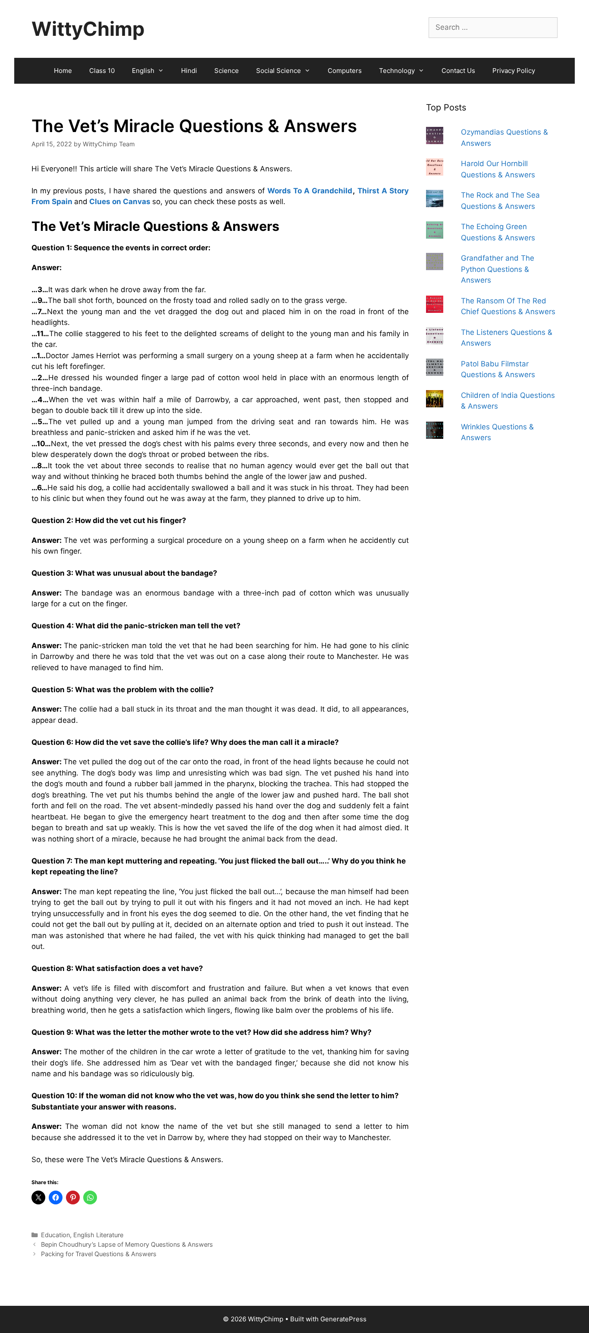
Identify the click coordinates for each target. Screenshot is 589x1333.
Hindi (189, 70)
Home (63, 70)
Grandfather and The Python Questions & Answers (497, 269)
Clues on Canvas (119, 201)
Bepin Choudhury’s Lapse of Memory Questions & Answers (127, 1244)
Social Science (278, 70)
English (143, 70)
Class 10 (102, 70)
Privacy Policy (513, 70)
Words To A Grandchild (310, 190)
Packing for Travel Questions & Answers (99, 1253)
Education (55, 1234)
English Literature (98, 1234)
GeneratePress (343, 1319)
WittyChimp (87, 29)
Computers (345, 70)
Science (226, 70)
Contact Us (458, 70)
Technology (397, 70)
